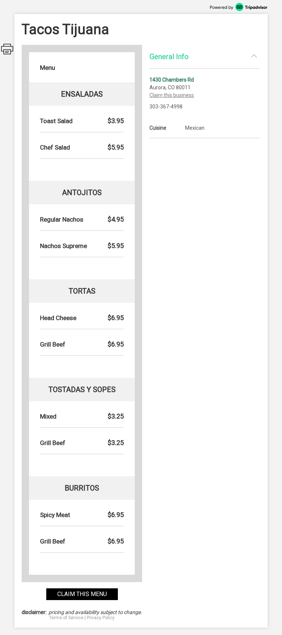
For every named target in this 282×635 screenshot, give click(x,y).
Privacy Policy (101, 617)
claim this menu (82, 594)
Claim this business (171, 95)
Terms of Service (66, 617)
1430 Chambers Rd (171, 80)
